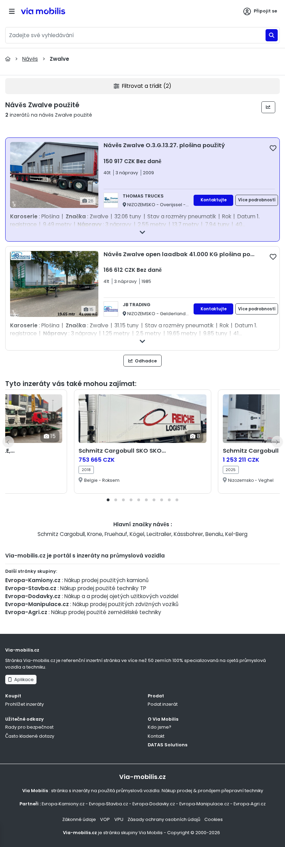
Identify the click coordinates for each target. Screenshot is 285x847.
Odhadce (145, 361)
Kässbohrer (188, 534)
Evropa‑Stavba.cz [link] (108, 804)
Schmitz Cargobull (61, 534)
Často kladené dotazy (29, 736)
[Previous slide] (8, 441)
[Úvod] (7, 58)
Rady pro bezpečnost (29, 727)
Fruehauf (116, 534)
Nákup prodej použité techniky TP (103, 588)
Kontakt (156, 736)
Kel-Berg (236, 534)
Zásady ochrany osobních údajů (164, 819)
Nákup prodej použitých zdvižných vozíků (125, 604)
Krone (94, 534)
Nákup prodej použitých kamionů (106, 580)
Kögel (137, 534)
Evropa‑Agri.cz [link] (250, 804)
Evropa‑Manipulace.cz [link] (204, 804)
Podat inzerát (163, 704)
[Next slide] (277, 441)
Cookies (213, 819)
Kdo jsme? (159, 727)
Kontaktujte (214, 200)
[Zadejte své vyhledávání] (272, 35)
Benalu (214, 534)
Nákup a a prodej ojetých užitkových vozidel (121, 596)
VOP (105, 819)
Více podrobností (257, 200)
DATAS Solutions (167, 745)
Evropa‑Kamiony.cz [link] (63, 804)
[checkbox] (273, 147)
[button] (108, 500)
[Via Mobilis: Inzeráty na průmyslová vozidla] (54, 11)
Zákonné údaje (79, 819)
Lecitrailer (159, 534)
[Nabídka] (11, 11)
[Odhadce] (268, 107)
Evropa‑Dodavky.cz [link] (153, 804)
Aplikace (23, 679)
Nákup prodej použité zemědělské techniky (106, 612)
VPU (118, 819)
